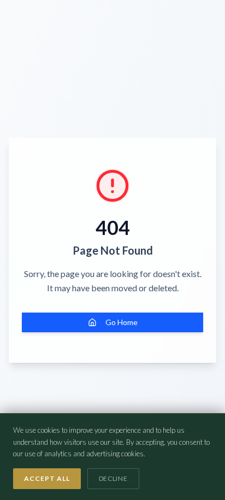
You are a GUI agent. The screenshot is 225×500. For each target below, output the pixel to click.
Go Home (121, 322)
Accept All (47, 478)
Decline (113, 478)
